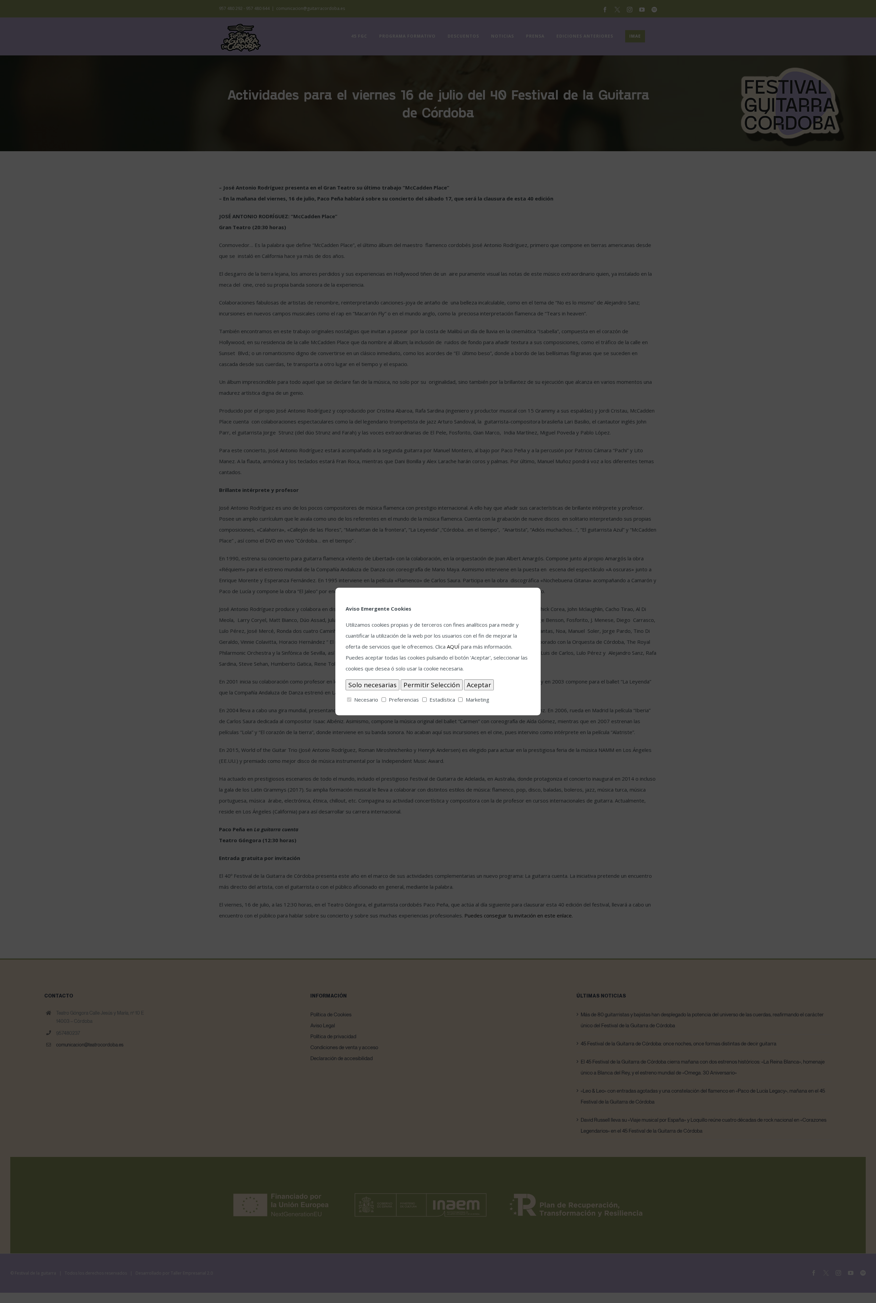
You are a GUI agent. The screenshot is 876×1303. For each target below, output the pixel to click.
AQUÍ (453, 646)
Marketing (477, 699)
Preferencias (404, 699)
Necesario (366, 699)
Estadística (442, 699)
